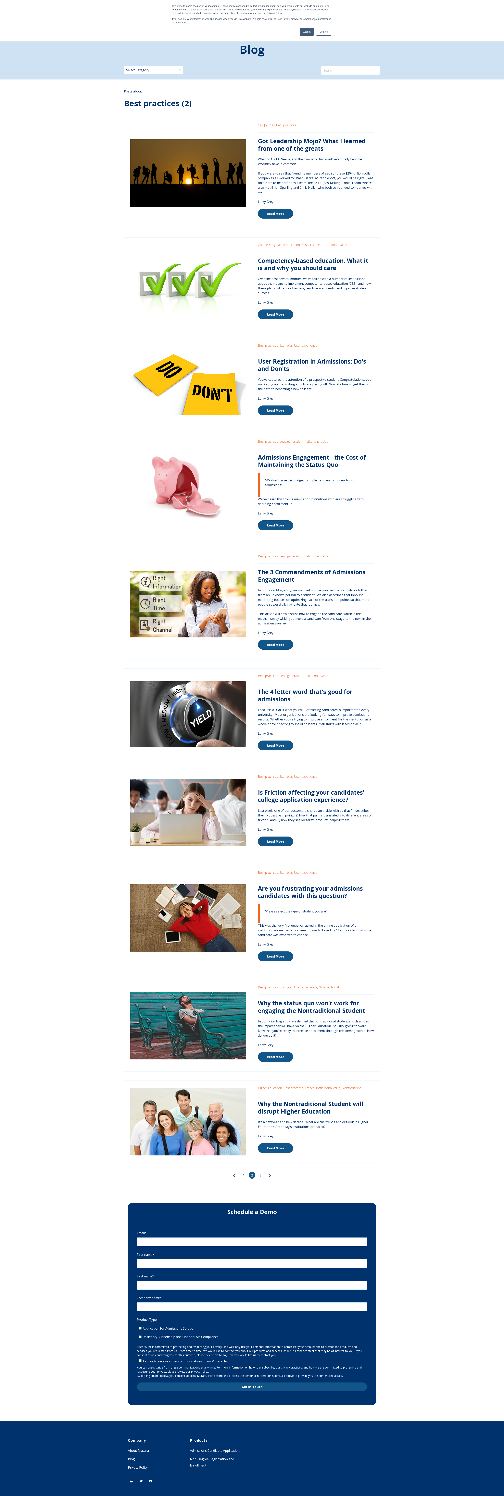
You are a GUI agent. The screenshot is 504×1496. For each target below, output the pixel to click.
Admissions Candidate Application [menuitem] (215, 1450)
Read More (275, 213)
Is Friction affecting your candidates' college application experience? (311, 796)
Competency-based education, (279, 245)
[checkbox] (252, 1332)
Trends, (310, 1088)
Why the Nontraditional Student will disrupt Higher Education (310, 1107)
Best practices (286, 125)
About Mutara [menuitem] (138, 1450)
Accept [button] (306, 31)
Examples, (286, 345)
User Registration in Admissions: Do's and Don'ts (312, 365)
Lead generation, (291, 441)
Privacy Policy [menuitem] (138, 1467)
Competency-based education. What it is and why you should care (313, 264)
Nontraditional (329, 987)
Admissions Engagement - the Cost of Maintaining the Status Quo (312, 461)
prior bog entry (279, 1021)
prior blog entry (279, 590)
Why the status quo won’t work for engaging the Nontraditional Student (311, 1007)
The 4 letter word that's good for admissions (305, 695)
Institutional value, (328, 1088)
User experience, (306, 987)
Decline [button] (324, 31)
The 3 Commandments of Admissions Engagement (312, 576)
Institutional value (335, 245)
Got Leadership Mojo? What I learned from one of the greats (312, 144)
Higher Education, (270, 1088)
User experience (305, 345)
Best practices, (311, 245)
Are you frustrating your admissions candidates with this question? (310, 892)
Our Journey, (266, 125)
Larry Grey (265, 201)
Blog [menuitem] (131, 1459)
